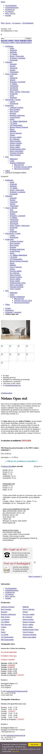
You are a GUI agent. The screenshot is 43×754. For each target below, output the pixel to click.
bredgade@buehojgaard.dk (15, 735)
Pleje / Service (10, 13)
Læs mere (15, 751)
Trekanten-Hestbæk (29, 635)
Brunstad (4, 612)
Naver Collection (29, 609)
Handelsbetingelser (12, 7)
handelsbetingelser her (13, 385)
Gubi (2, 629)
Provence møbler (28, 614)
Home (3, 2)
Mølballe (26, 607)
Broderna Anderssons (8, 614)
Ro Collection (27, 617)
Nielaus (25, 612)
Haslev (3, 632)
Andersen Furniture (7, 607)
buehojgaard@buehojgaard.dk (16, 691)
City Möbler (5, 622)
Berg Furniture (6, 609)
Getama (3, 627)
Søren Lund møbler (29, 637)
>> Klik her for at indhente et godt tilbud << (21, 461)
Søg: (2, 38)
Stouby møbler (28, 627)
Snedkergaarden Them (30, 629)
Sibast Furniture (28, 619)
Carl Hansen (5, 619)
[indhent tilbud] (6, 393)
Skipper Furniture (29, 622)
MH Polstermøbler (7, 640)
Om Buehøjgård (11, 5)
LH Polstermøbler (7, 637)
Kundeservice (10, 9)
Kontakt (8, 15)
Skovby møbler (28, 624)
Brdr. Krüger (5, 617)
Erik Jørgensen (6, 624)
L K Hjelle (4, 635)
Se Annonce (9, 11)
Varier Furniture (28, 632)
